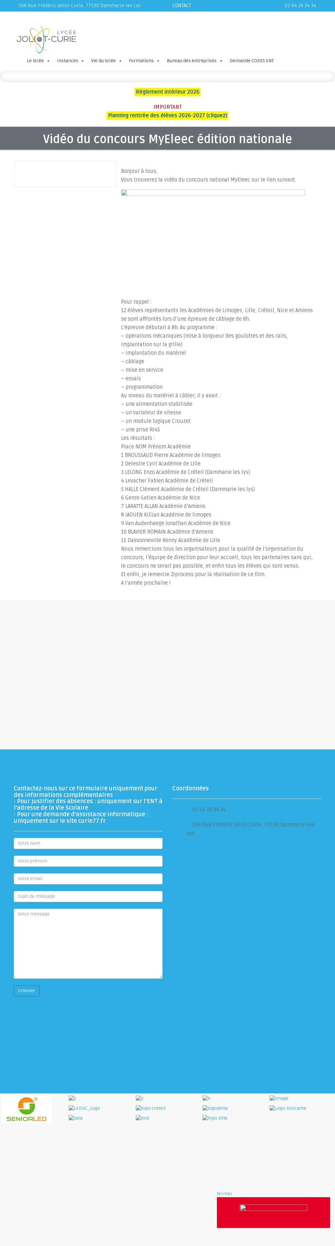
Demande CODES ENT (252, 61)
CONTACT (181, 6)
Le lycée (35, 61)
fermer (224, 1194)
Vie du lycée (103, 61)
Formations (141, 61)
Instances (67, 61)
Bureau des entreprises (192, 61)
